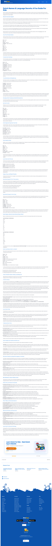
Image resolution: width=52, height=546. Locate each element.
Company (3, 508)
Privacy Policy (28, 508)
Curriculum (3, 500)
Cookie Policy (28, 509)
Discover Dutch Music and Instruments (31, 469)
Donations (3, 505)
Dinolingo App (4, 503)
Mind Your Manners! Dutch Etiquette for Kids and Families (43, 469)
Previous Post (3, 459)
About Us (3, 506)
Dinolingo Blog (4, 511)
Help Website (41, 508)
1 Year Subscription (41, 502)
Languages (3, 498)
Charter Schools (29, 499)
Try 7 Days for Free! (11, 448)
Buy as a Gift (41, 499)
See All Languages (16, 511)
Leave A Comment (5, 478)
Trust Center (28, 507)
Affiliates (3, 509)
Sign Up (43, 1)
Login (46, 1)
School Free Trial (41, 500)
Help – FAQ (40, 507)
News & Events (4, 510)
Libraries (28, 503)
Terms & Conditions (29, 511)
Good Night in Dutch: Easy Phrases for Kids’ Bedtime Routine (7, 469)
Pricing (3, 502)
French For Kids (16, 499)
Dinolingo (40, 31)
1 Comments (4, 476)
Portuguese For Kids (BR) (17, 506)
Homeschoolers (29, 502)
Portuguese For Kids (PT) (17, 505)
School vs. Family (29, 500)
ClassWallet (40, 503)
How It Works (4, 499)
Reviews (3, 504)
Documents (28, 512)
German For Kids (16, 503)
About (39, 1)
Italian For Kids (16, 502)
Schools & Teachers (29, 498)
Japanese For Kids (16, 504)
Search (28, 525)
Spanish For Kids (16, 498)
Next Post (49, 459)
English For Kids (16, 500)
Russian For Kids (16, 509)
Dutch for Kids (28, 470)
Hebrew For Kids (16, 508)
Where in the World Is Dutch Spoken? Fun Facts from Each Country (20, 469)
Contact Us (40, 509)
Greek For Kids (16, 510)
